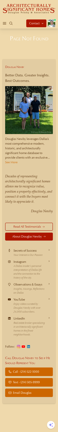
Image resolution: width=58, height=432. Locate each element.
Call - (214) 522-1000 (26, 371)
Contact (34, 23)
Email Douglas (22, 393)
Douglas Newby (14, 67)
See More (11, 162)
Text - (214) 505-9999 (26, 382)
